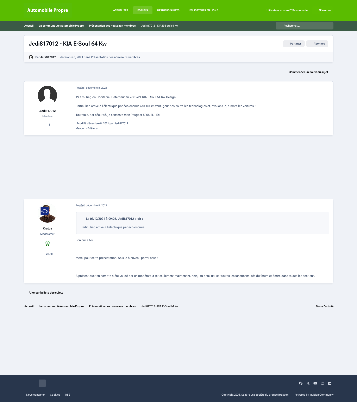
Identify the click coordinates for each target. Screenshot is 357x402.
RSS (67, 394)
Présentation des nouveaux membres (115, 57)
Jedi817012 (48, 57)
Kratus (47, 228)
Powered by (313, 394)
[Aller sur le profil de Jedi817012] (31, 57)
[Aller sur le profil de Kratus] (47, 213)
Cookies (55, 394)
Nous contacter (35, 394)
